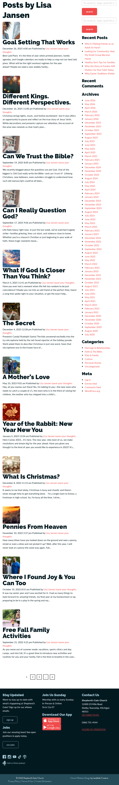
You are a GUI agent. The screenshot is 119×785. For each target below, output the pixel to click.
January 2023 (92, 234)
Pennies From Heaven (35, 526)
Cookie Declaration (43, 781)
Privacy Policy (14, 781)
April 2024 (90, 189)
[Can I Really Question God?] (11, 198)
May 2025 (90, 148)
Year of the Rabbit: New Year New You (37, 426)
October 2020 (92, 323)
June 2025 (90, 145)
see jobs (11, 744)
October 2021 (92, 282)
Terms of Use (27, 781)
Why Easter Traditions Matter (100, 73)
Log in (88, 379)
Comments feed (93, 387)
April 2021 (90, 301)
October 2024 (92, 174)
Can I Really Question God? (34, 213)
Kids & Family (92, 355)
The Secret (19, 323)
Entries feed (91, 383)
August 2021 (91, 286)
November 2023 (93, 204)
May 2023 (90, 223)
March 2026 (91, 111)
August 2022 (91, 252)
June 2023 (90, 219)
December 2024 (93, 167)
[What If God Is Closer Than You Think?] (11, 258)
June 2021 (90, 293)
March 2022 (91, 263)
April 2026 (90, 107)
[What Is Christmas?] (11, 464)
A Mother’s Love (26, 377)
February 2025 (92, 159)
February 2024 (92, 193)
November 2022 (93, 241)
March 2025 (91, 156)
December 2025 (93, 122)
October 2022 (92, 245)
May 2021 (90, 297)
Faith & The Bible (93, 351)
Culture (88, 359)
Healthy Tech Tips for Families (100, 62)
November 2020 (93, 319)
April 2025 (90, 152)
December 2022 (93, 237)
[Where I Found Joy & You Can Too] (11, 565)
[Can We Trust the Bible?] (11, 144)
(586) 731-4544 (90, 722)
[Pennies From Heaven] (11, 514)
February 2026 (92, 115)
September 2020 (93, 327)
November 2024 (93, 171)
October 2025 (92, 130)
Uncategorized (92, 366)
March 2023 (91, 226)
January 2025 (92, 163)
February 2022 (92, 267)
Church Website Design (80, 778)
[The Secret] (11, 311)
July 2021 (90, 289)
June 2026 (90, 100)
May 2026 (90, 104)
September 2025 (93, 133)
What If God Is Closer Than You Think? (34, 273)
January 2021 (92, 312)
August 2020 (91, 330)
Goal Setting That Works (39, 42)
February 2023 (92, 230)
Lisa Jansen (51, 48)
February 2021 (92, 308)
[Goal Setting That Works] (11, 30)
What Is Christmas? (31, 476)
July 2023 (90, 215)
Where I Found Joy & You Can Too (39, 580)
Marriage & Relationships (97, 347)
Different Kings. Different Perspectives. (37, 99)
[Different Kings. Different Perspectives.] (11, 84)
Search (89, 11)
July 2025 (90, 141)
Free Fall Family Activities (26, 632)
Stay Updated (13, 695)
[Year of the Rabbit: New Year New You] (11, 411)
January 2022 (92, 271)
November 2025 (93, 126)
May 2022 (90, 260)
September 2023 (93, 208)
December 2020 (93, 315)
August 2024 (91, 178)
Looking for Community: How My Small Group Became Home (100, 55)
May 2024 (90, 185)
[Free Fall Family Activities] (11, 617)
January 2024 (92, 197)
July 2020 (90, 334)
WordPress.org (92, 391)
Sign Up (10, 719)
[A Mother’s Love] (11, 365)
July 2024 (90, 182)
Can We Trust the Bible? (39, 156)
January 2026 (92, 119)
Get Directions (90, 715)
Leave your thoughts (64, 282)
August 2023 (91, 211)
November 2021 (93, 278)
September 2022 (93, 249)
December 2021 (93, 275)
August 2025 (91, 137)
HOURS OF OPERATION (94, 729)
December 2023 (93, 200)
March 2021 (91, 304)
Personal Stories (93, 362)
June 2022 (90, 256)
